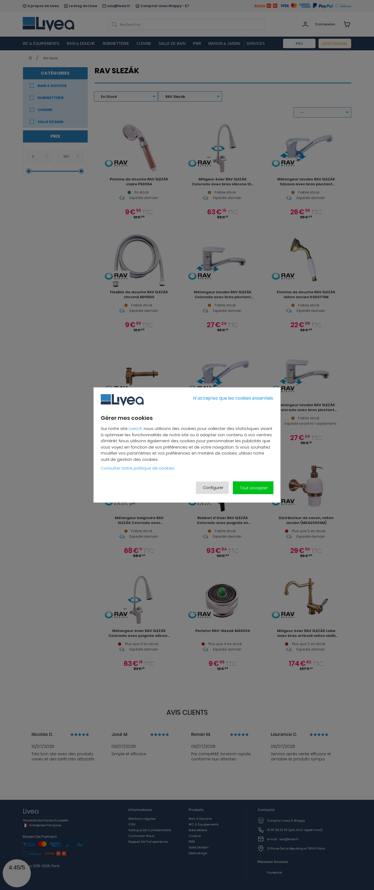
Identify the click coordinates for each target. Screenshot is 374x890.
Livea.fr (135, 428)
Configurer (213, 487)
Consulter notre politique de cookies (137, 468)
